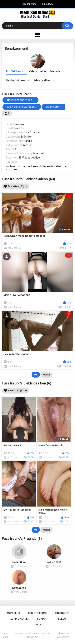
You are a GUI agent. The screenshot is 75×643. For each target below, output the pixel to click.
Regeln (61, 618)
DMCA (37, 624)
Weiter (46, 374)
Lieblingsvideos (18, 80)
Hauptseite (12, 613)
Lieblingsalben (43, 80)
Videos (33, 71)
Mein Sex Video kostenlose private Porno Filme (31, 635)
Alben (43, 71)
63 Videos (24, 157)
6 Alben (36, 157)
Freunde (57, 71)
